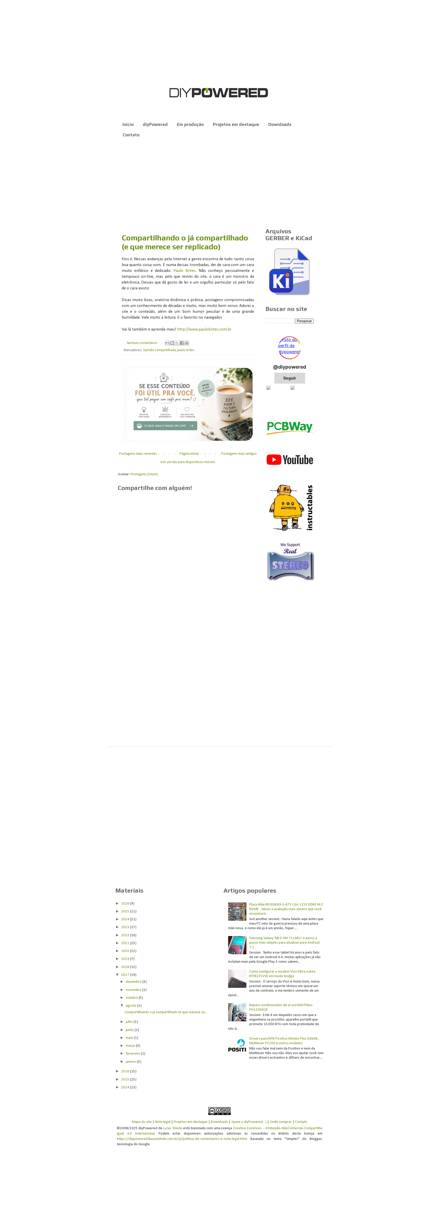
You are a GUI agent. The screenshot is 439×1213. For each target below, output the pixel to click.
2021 (125, 943)
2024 (125, 919)
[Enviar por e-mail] (167, 343)
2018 (125, 967)
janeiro (131, 1062)
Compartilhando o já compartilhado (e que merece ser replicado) (185, 242)
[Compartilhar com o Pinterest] (186, 343)
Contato (131, 134)
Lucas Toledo (172, 1128)
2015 (125, 1079)
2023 (125, 927)
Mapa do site (142, 1122)
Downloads (279, 124)
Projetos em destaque (236, 124)
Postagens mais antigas (239, 454)
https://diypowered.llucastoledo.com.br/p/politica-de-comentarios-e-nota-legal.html (182, 1139)
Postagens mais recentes (138, 454)
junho (130, 1030)
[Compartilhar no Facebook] (181, 343)
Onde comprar (281, 1122)
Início (128, 124)
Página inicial (189, 454)
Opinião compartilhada (159, 350)
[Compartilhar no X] (177, 343)
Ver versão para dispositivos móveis (187, 462)
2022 (125, 935)
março (131, 1046)
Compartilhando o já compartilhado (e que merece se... (166, 1012)
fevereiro (133, 1054)
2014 (125, 1087)
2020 (125, 951)
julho (130, 1022)
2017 (125, 975)
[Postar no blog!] (172, 343)
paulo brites (185, 350)
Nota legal (162, 1122)
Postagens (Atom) (144, 474)
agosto (131, 1006)
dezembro (134, 982)
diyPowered (155, 124)
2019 (125, 959)
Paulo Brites (185, 271)
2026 (125, 904)
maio (130, 1038)
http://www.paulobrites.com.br (204, 329)
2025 (125, 911)
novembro (134, 990)
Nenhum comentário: (142, 343)
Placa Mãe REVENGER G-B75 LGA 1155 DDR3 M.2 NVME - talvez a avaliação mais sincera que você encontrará (286, 909)
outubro (132, 998)
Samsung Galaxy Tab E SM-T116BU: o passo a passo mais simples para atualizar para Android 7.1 (284, 942)
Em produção (190, 124)
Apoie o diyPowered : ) (248, 1122)
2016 (125, 1071)
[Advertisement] (220, 183)
